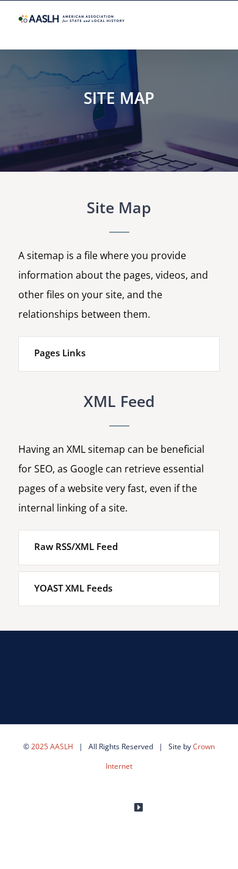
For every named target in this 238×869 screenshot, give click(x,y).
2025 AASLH (52, 746)
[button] (119, 353)
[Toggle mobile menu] (215, 30)
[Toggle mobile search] (193, 30)
